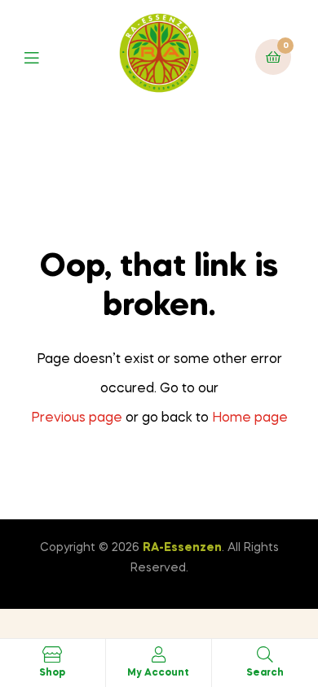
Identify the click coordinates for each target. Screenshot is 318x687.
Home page (250, 418)
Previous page (76, 418)
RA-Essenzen (182, 548)
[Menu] (43, 57)
